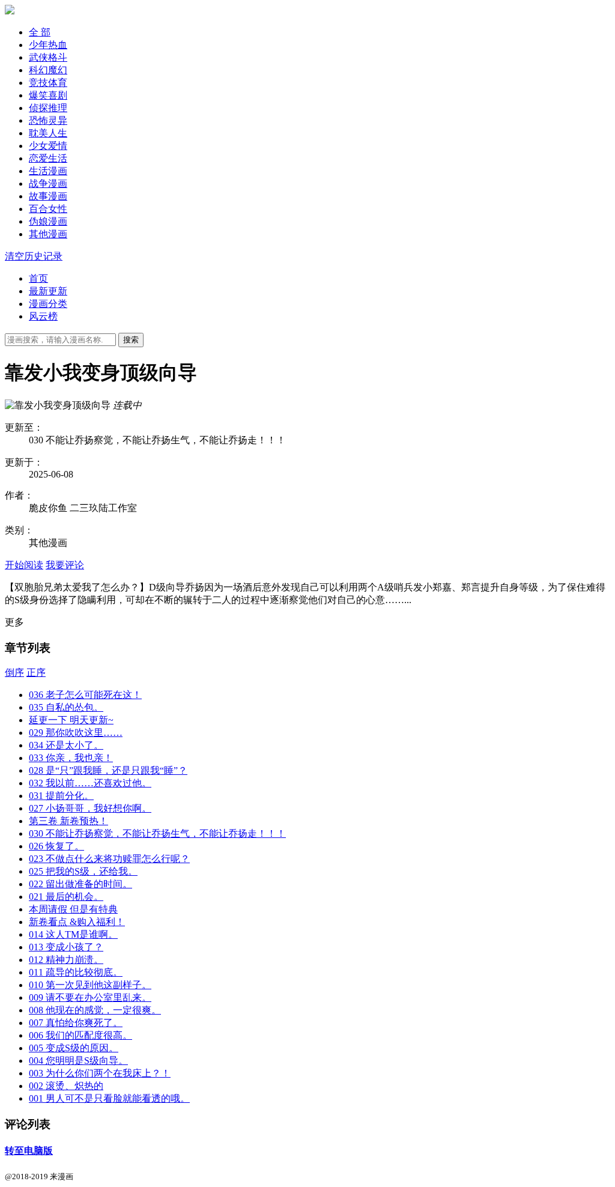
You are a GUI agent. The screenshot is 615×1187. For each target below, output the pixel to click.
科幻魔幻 (48, 70)
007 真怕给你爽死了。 (76, 1023)
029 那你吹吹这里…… (76, 732)
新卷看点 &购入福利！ (77, 922)
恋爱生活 (48, 158)
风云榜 (43, 316)
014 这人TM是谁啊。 (73, 934)
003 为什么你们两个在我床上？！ (100, 1073)
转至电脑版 (29, 1151)
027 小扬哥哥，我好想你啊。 (90, 808)
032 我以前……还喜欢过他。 (90, 783)
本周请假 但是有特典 (73, 909)
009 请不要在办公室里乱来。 (90, 997)
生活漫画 (48, 171)
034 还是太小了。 (66, 745)
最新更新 (48, 291)
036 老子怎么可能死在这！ (85, 695)
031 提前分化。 (61, 796)
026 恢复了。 (56, 846)
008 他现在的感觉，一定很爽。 (95, 1010)
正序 (36, 672)
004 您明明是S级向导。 (78, 1060)
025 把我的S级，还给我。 (83, 871)
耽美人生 (48, 133)
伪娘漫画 (48, 221)
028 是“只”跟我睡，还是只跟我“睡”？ (108, 770)
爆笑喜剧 (48, 95)
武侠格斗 (48, 57)
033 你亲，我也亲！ (71, 758)
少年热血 (48, 45)
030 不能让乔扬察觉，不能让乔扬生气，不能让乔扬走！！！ (157, 833)
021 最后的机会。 (66, 896)
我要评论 (65, 565)
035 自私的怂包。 (66, 707)
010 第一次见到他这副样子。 (90, 985)
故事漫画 (48, 196)
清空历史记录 (33, 256)
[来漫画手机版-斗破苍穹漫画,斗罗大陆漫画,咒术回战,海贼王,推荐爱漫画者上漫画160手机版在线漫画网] (9, 11)
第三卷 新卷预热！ (68, 821)
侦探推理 (48, 108)
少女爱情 (48, 146)
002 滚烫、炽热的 (66, 1086)
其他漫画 (48, 234)
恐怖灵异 (48, 120)
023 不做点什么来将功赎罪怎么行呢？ (109, 859)
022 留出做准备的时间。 (80, 884)
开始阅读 (24, 565)
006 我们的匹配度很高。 (80, 1035)
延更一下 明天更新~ (71, 720)
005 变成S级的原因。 (73, 1048)
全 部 (39, 32)
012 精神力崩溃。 (66, 960)
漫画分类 (48, 304)
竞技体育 (48, 82)
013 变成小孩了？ (66, 947)
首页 (38, 278)
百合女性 (48, 209)
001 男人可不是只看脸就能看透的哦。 (109, 1098)
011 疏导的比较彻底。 (76, 972)
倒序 (14, 672)
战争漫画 (48, 183)
